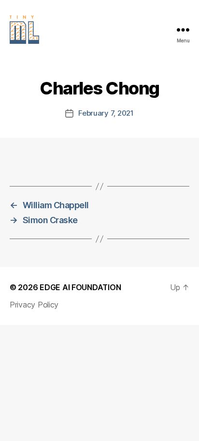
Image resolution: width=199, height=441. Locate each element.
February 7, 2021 (106, 113)
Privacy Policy (34, 304)
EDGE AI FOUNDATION (80, 287)
